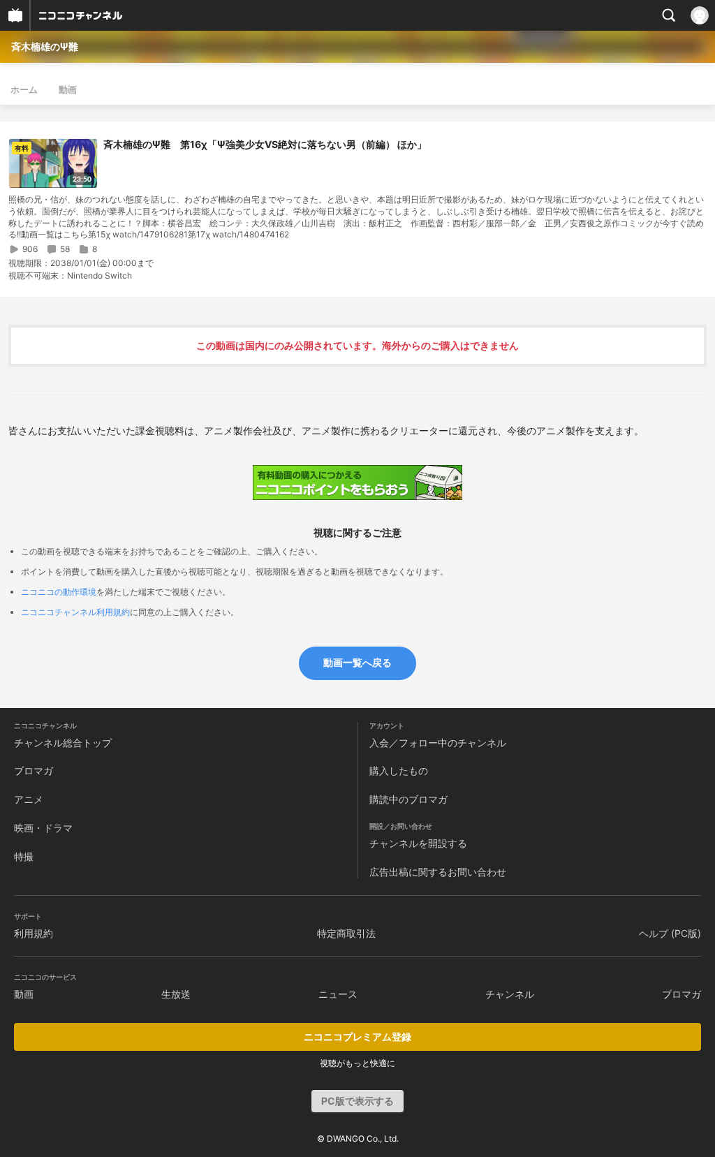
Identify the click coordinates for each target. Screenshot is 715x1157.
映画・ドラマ (43, 828)
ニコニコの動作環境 (58, 592)
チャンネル (509, 994)
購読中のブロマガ (408, 799)
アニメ (28, 799)
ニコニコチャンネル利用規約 (75, 612)
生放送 (176, 994)
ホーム (24, 89)
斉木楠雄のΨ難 (44, 46)
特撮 (24, 856)
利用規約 (33, 933)
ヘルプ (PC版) (670, 933)
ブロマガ (33, 770)
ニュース (338, 994)
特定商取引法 (346, 933)
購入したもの (398, 770)
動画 (68, 89)
